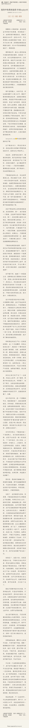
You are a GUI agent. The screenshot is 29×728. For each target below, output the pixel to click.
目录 (14, 713)
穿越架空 (6, 2)
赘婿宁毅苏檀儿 (14, 2)
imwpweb (19, 726)
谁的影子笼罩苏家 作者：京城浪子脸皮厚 (7, 22)
